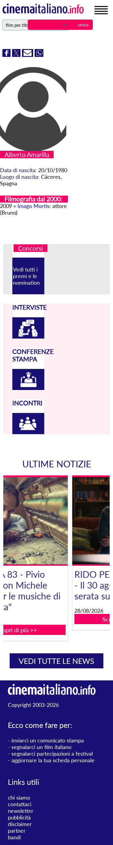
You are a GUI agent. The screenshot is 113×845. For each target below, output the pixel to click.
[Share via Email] (28, 54)
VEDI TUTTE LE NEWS (56, 660)
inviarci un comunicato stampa (47, 740)
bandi (14, 837)
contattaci (19, 804)
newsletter (20, 810)
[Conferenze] (28, 388)
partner (17, 830)
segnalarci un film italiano (41, 747)
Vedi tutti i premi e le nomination (26, 276)
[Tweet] (17, 54)
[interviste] (28, 336)
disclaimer (20, 824)
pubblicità (19, 817)
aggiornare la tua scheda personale (53, 760)
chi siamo (19, 797)
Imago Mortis (33, 206)
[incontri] (28, 432)
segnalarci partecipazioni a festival (52, 753)
